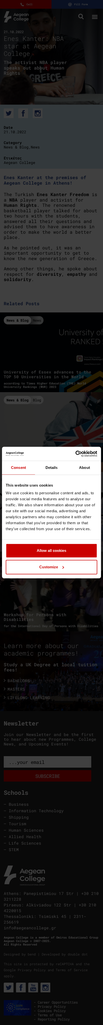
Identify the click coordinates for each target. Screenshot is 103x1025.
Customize (48, 567)
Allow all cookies (51, 550)
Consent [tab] (18, 467)
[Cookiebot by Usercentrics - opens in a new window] (75, 453)
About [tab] (84, 467)
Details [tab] (52, 467)
